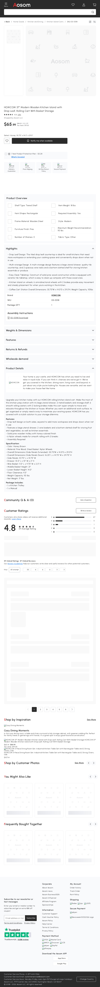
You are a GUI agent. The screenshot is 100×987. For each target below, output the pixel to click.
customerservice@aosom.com (37, 977)
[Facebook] (6, 893)
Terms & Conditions (50, 927)
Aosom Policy (47, 921)
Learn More (16, 519)
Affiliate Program (49, 901)
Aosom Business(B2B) (51, 895)
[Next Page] (72, 709)
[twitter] (27, 893)
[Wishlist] (73, 4)
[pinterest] (22, 893)
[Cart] (94, 4)
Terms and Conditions (13, 923)
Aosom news (47, 891)
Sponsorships (47, 905)
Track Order (75, 891)
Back (8, 22)
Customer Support (49, 914)
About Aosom (47, 888)
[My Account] (83, 4)
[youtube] (17, 893)
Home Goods (18, 22)
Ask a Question (86, 500)
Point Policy (74, 895)
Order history (75, 888)
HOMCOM (56, 295)
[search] (93, 12)
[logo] (21, 5)
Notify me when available (41, 141)
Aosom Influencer (49, 898)
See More (91, 719)
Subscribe (31, 918)
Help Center (47, 924)
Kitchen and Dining (35, 22)
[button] (50, 249)
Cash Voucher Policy (50, 917)
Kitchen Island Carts (55, 22)
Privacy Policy (29, 923)
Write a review (86, 511)
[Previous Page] (27, 709)
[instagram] (11, 893)
